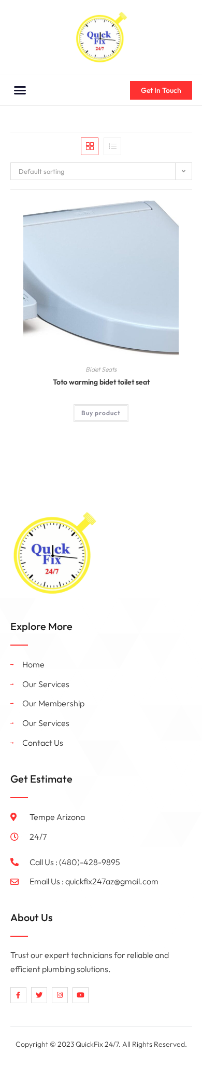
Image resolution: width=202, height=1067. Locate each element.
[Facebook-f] (18, 995)
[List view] (112, 146)
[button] (20, 90)
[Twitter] (39, 995)
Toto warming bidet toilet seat (101, 382)
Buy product (101, 413)
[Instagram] (60, 995)
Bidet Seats (101, 369)
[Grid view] (89, 146)
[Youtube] (81, 995)
